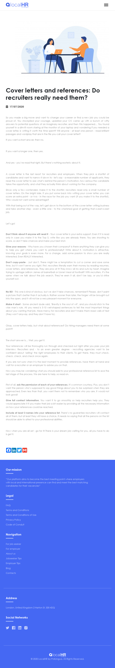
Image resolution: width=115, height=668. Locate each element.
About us (10, 553)
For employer (13, 548)
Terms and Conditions (17, 510)
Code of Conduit (15, 524)
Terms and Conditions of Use (21, 514)
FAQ (8, 505)
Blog (8, 568)
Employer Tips (13, 563)
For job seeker (13, 543)
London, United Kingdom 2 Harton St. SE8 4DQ (30, 607)
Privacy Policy (13, 519)
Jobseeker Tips (14, 558)
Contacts (11, 572)
